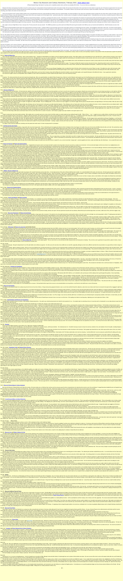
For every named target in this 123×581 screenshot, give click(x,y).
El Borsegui (10, 226)
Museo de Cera (8, 432)
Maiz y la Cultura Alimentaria (19, 399)
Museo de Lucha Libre (20, 226)
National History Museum (25, 347)
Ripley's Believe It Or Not (19, 432)
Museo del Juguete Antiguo (20, 143)
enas (16, 197)
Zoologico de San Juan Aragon (10, 125)
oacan (9, 528)
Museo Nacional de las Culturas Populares (21, 528)
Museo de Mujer (23, 197)
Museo (22, 212)
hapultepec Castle (14, 347)
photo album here (83, 3)
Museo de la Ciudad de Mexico (14, 187)
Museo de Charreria (7, 143)
